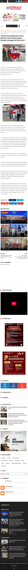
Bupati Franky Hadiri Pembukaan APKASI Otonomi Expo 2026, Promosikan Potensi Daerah (12, 219)
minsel (14, 30)
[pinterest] (24, 1)
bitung (8, 458)
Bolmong (3, 458)
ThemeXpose (14, 565)
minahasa (17, 460)
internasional (4, 460)
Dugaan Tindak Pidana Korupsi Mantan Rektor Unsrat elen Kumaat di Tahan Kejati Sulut (17, 415)
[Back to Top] (14, 568)
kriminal (11, 460)
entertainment (15, 458)
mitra (2, 463)
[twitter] (19, 1)
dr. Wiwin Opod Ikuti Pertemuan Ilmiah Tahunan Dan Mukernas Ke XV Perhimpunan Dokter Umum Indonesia (17, 423)
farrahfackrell (9, 491)
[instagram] (21, 1)
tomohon (3, 466)
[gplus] (26, 1)
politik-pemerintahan (16, 463)
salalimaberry (9, 486)
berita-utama (8, 30)
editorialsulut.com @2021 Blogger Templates (11, 563)
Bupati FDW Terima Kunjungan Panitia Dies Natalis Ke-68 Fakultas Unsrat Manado (13, 246)
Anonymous (8, 481)
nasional (8, 463)
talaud (24, 463)
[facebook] (16, 1)
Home (2, 26)
